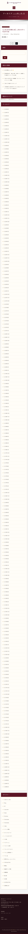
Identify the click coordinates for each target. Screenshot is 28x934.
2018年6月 (6, 433)
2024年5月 (6, 198)
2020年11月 (6, 337)
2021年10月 (6, 301)
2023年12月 (6, 215)
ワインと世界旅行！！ (8, 852)
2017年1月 (6, 489)
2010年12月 (6, 727)
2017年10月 (6, 459)
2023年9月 (6, 224)
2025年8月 (6, 148)
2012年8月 (6, 661)
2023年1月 (6, 251)
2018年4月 (6, 439)
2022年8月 (6, 267)
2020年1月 (6, 370)
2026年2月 (6, 129)
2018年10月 (6, 419)
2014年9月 (6, 578)
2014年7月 (6, 585)
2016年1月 (6, 529)
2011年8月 (6, 700)
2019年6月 (6, 393)
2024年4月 (6, 201)
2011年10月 (6, 694)
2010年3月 (6, 757)
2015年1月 (6, 565)
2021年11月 (6, 297)
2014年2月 (6, 601)
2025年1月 (6, 172)
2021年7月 (6, 310)
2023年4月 (6, 241)
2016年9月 (6, 502)
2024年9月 (6, 185)
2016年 (14, 16)
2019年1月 (6, 410)
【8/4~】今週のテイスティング (10, 83)
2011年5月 (6, 710)
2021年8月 (6, 307)
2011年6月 (6, 707)
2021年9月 (6, 304)
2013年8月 (6, 621)
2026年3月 (6, 125)
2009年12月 (6, 767)
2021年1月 (6, 330)
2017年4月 (6, 479)
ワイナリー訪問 (7, 845)
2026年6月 (6, 115)
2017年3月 (6, 482)
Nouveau (6, 816)
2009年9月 (6, 776)
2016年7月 (6, 509)
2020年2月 (6, 367)
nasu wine (6, 809)
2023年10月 (6, 221)
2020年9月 (6, 344)
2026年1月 (6, 132)
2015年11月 (6, 535)
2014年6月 (6, 588)
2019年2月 (6, 406)
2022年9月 (6, 264)
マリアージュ (7, 842)
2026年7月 (6, 112)
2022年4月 (6, 281)
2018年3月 (6, 443)
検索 (4, 47)
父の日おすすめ (7, 882)
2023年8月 (6, 228)
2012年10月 (6, 654)
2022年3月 (6, 284)
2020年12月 (6, 334)
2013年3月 (6, 638)
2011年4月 (6, 714)
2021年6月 (6, 314)
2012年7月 (6, 664)
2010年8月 (6, 740)
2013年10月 (6, 615)
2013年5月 (6, 631)
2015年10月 (6, 539)
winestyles (6, 34)
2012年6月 (6, 667)
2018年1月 (6, 449)
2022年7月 (6, 271)
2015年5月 (6, 555)
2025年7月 (6, 152)
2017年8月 (6, 466)
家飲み (5, 865)
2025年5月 (6, 158)
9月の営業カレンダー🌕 (9, 70)
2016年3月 (6, 522)
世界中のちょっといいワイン (9, 859)
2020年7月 (6, 350)
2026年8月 (6, 109)
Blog (12, 34)
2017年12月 (6, 453)
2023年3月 (6, 244)
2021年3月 (6, 324)
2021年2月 (6, 327)
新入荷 (5, 875)
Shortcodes (6, 819)
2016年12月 (6, 492)
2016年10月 (6, 499)
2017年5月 (6, 476)
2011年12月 (6, 687)
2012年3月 (6, 677)
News (5, 812)
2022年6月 (6, 274)
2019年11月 (6, 376)
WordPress (13, 929)
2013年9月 (6, 618)
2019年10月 (6, 380)
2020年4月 (6, 360)
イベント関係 (7, 829)
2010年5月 (6, 750)
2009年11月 (6, 770)
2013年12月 (6, 608)
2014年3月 (6, 598)
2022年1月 (6, 291)
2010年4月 (6, 753)
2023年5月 (6, 238)
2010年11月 (6, 730)
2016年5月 (6, 515)
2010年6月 (6, 747)
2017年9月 (6, 462)
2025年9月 (6, 145)
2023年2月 (6, 248)
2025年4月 (6, 162)
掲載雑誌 (6, 872)
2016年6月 (6, 512)
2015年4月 (6, 558)
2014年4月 (6, 595)
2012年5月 (6, 671)
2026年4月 (6, 122)
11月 (18, 16)
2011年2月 (6, 720)
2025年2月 (6, 168)
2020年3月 (6, 363)
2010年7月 (6, 743)
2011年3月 (6, 717)
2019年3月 (6, 403)
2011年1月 (6, 724)
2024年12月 (6, 175)
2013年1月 (6, 644)
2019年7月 (6, 390)
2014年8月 (6, 581)
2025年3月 (6, 165)
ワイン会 (6, 855)
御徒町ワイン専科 (7, 869)
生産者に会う (7, 885)
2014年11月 (6, 572)
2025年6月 (6, 155)
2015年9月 (6, 542)
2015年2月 (6, 562)
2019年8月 (6, 386)
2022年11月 (6, 258)
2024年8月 (6, 188)
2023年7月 (6, 231)
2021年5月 (6, 317)
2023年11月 (6, 218)
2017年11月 (6, 456)
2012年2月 (6, 681)
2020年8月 (6, 347)
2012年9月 (6, 657)
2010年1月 (6, 763)
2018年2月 (6, 446)
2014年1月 (6, 605)
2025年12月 (6, 135)
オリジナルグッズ (7, 832)
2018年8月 (6, 426)
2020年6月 (6, 353)
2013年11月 (6, 611)
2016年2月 (6, 525)
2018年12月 (6, 413)
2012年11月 (6, 651)
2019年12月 (6, 373)
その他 (5, 839)
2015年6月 (6, 552)
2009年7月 (6, 783)
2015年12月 (6, 532)
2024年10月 (6, 181)
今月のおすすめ (16, 34)
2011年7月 (6, 704)
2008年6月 (6, 786)
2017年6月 (6, 472)
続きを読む (4, 37)
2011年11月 (6, 691)
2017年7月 (6, 469)
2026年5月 (6, 119)
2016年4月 (6, 519)
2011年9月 (6, 697)
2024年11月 (6, 178)
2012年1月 (6, 684)
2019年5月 (6, 396)
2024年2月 (6, 208)
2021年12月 (6, 294)
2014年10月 (6, 575)
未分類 (5, 879)
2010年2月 (6, 760)
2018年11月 (6, 416)
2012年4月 (6, 674)
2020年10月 (6, 340)
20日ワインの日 (7, 799)
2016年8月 (6, 505)
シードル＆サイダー (8, 836)
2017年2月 (6, 486)
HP (4, 806)
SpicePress (22, 929)
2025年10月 (6, 142)
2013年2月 (6, 641)
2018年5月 (6, 436)
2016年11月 (6, 496)
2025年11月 (6, 139)
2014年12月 (6, 568)
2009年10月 (6, 773)
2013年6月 (6, 628)
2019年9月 (6, 383)
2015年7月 (6, 548)
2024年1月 (6, 211)
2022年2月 (6, 287)
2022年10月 (6, 261)
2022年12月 (6, 254)
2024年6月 (6, 195)
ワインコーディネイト (8, 849)
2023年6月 (6, 234)
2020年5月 (6, 357)
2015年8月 (6, 545)
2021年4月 (6, 320)
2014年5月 (6, 591)
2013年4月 (6, 634)
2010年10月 (6, 734)
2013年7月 (6, 624)
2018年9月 (6, 423)
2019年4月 (6, 400)
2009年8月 (6, 780)
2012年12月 (6, 648)
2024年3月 (6, 205)
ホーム (10, 16)
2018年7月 (6, 429)
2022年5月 (6, 277)
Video (5, 826)
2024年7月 (6, 191)
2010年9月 (6, 737)
